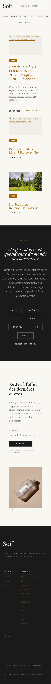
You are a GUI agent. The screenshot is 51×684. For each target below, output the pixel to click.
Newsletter (7, 585)
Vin (20, 22)
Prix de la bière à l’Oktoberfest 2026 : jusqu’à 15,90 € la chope (23, 73)
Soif (7, 6)
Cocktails (24, 585)
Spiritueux (43, 16)
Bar (22, 581)
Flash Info (25, 589)
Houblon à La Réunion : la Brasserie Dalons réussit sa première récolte (23, 210)
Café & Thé (16, 16)
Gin (25, 16)
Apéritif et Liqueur (28, 577)
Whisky (28, 22)
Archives (6, 581)
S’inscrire (21, 444)
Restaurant (25, 594)
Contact (6, 641)
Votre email (14, 430)
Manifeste (6, 577)
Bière (5, 16)
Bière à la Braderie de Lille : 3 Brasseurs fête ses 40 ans (24, 152)
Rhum (32, 16)
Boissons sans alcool (25, 344)
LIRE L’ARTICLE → (34, 111)
